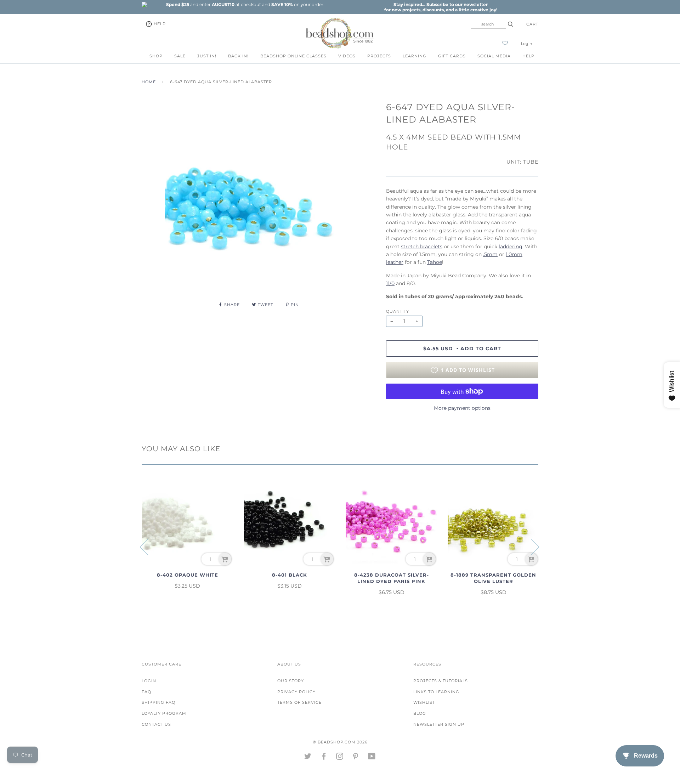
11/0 (390, 283)
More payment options (462, 408)
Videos (347, 55)
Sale (180, 55)
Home (149, 81)
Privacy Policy (296, 691)
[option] (245, 4)
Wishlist (424, 702)
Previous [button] (148, 546)
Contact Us (156, 724)
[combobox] (488, 24)
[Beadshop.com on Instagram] (340, 757)
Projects (379, 55)
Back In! (238, 55)
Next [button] (531, 546)
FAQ (146, 691)
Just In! (206, 55)
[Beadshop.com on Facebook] (324, 757)
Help (159, 23)
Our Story (290, 680)
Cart (532, 24)
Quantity (397, 311)
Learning (414, 55)
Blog (419, 713)
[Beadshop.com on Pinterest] (355, 757)
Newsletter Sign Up (438, 724)
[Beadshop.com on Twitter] (308, 757)
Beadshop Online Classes (293, 55)
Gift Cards (452, 55)
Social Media (494, 55)
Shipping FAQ (158, 702)
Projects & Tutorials (440, 680)
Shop (156, 55)
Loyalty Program (164, 713)
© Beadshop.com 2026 (340, 742)
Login (526, 43)
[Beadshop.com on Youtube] (372, 757)
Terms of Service (299, 702)
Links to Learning (436, 691)
